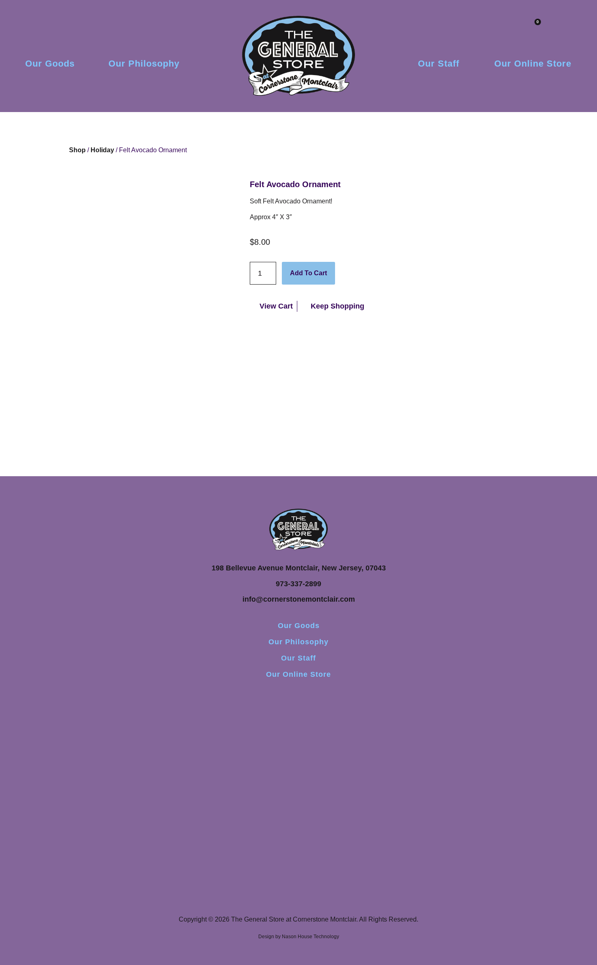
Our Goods (50, 63)
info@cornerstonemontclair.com (298, 599)
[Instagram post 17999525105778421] (207, 731)
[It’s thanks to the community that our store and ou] (482, 780)
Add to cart (308, 273)
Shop (77, 150)
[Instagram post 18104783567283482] (298, 731)
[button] (556, 27)
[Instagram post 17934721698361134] (115, 731)
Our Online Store (532, 63)
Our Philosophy (144, 63)
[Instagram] (298, 696)
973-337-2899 (298, 584)
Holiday (102, 150)
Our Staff (438, 63)
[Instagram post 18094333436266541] (390, 731)
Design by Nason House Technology (298, 936)
